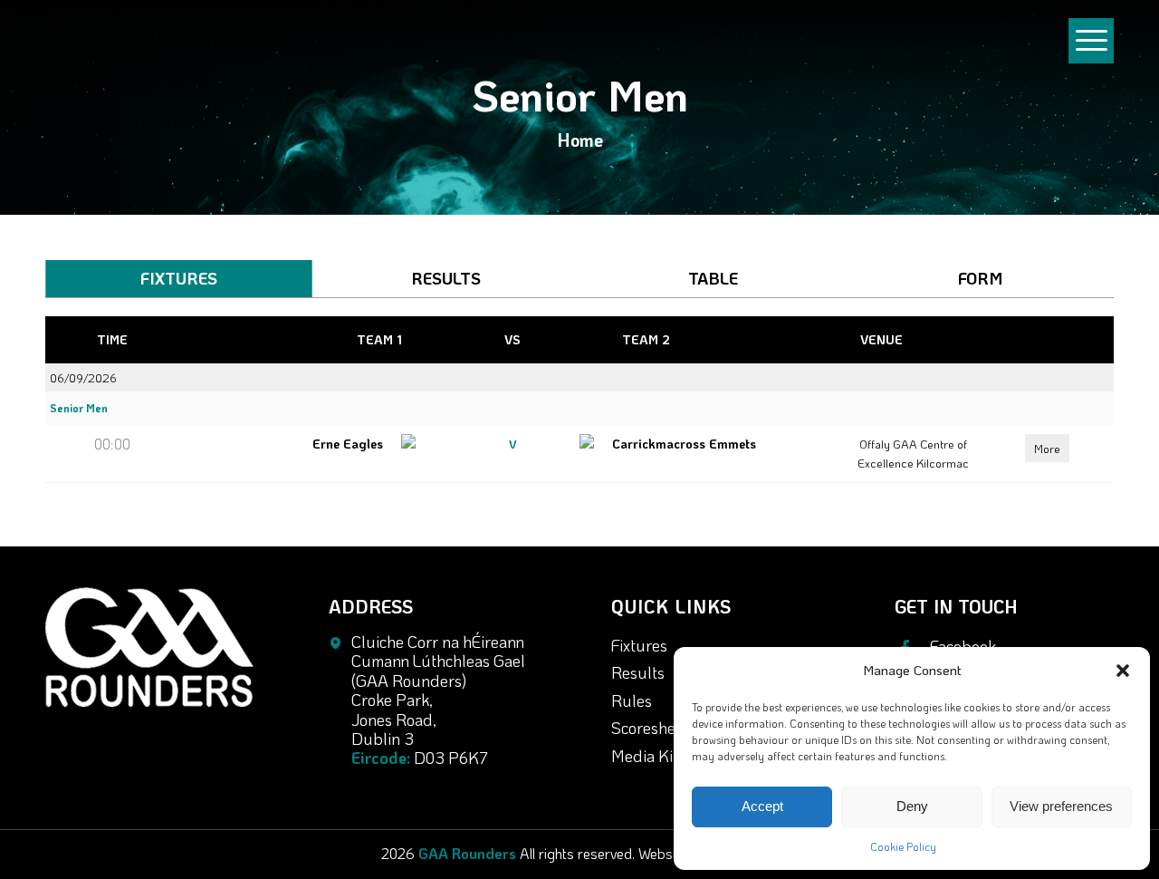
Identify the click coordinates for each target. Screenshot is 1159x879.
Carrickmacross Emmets (686, 443)
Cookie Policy (903, 846)
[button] (1123, 671)
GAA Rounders (467, 853)
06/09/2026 (83, 377)
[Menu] (1091, 58)
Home (580, 139)
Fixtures (639, 645)
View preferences (1061, 806)
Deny (912, 806)
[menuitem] (1091, 49)
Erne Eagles (347, 443)
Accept (762, 806)
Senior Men (79, 408)
